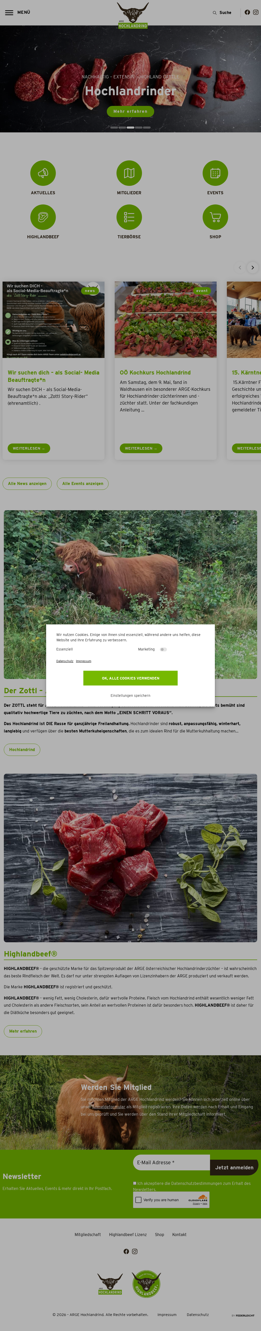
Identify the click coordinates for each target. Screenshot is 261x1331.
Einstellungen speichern (130, 696)
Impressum (83, 661)
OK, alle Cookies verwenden (130, 678)
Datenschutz (64, 661)
